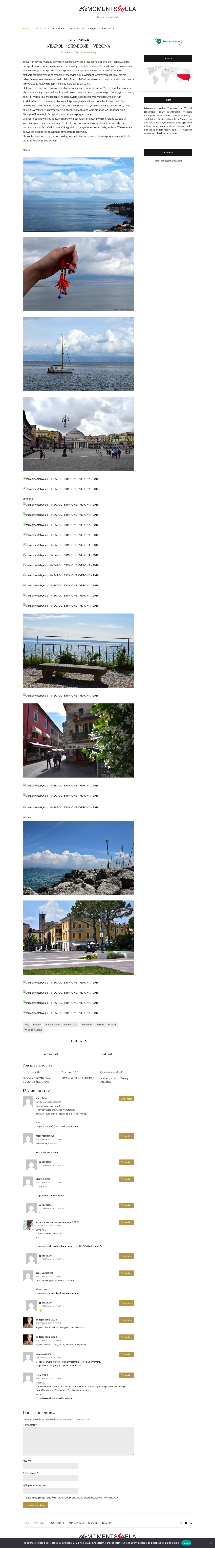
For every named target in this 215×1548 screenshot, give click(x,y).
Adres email (30, 1472)
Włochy (112, 1024)
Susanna (40, 1354)
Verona (100, 1024)
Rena (38, 1375)
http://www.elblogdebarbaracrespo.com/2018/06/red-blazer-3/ (69, 1246)
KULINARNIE (57, 28)
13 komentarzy (88, 52)
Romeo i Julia (71, 1024)
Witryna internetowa (35, 1485)
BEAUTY (107, 28)
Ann (38, 1098)
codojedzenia (43, 1319)
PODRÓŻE (40, 28)
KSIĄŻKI (93, 28)
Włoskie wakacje (33, 1029)
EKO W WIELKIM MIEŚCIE (77, 1078)
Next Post (106, 1053)
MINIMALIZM (76, 28)
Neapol (37, 1024)
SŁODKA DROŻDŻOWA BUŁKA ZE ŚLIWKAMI (37, 1079)
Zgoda (186, 1543)
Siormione (87, 1024)
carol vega (41, 1272)
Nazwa (28, 1460)
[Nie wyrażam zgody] (210, 1543)
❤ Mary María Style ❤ (47, 1152)
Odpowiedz (126, 1098)
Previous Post (50, 1053)
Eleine (39, 1179)
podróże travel (52, 1024)
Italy (26, 1024)
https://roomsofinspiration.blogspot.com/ (57, 1126)
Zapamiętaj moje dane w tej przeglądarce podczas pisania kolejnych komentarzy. (72, 1497)
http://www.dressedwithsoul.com (54, 1397)
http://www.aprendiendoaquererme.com (57, 1293)
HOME (26, 28)
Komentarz (30, 1424)
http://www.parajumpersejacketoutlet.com (58, 1365)
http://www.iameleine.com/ (50, 1195)
